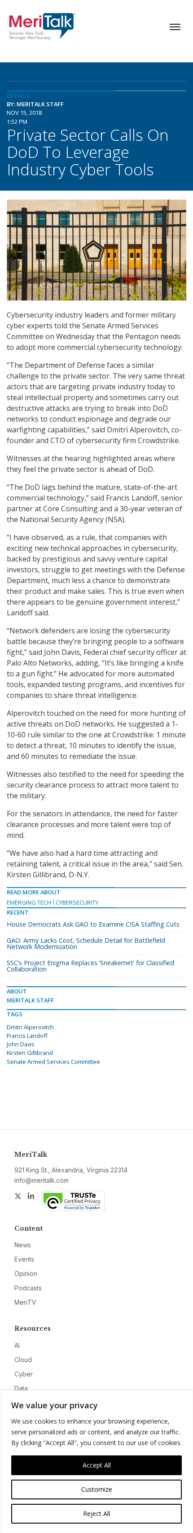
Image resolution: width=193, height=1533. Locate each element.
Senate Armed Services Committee (53, 1062)
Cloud (23, 1359)
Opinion (25, 1273)
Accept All (97, 1465)
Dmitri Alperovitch (30, 1027)
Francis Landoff (27, 1036)
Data (21, 1388)
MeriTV (25, 1302)
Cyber (23, 1374)
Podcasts (28, 1288)
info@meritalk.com (41, 1180)
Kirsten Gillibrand (30, 1053)
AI (17, 1345)
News (22, 1245)
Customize (96, 1489)
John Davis (21, 1044)
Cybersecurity (77, 902)
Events (24, 1259)
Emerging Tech (29, 902)
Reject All (96, 1513)
